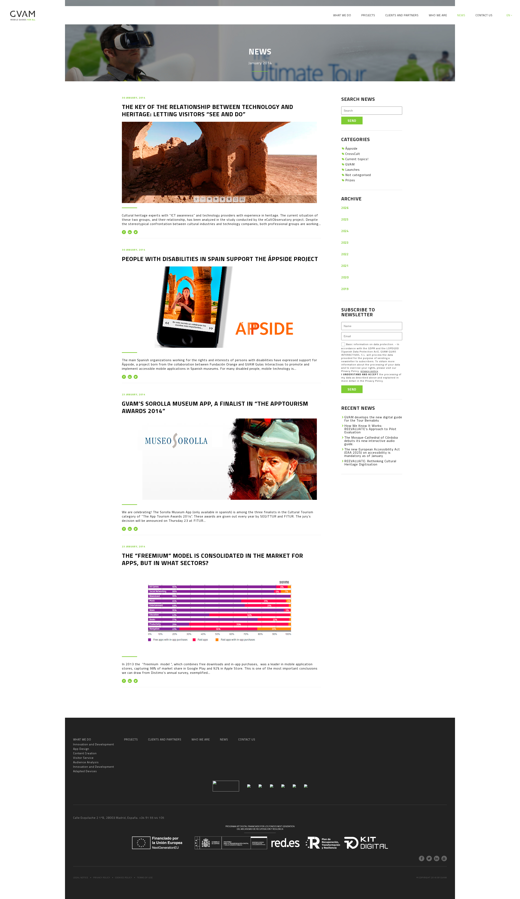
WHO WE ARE (438, 15)
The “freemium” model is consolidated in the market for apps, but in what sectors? (212, 559)
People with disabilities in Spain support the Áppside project (220, 258)
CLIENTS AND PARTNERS (402, 15)
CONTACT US (484, 15)
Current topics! (356, 159)
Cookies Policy (123, 877)
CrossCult (352, 153)
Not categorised (358, 174)
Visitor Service (255, 29)
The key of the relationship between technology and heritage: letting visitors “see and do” (207, 110)
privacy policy (369, 371)
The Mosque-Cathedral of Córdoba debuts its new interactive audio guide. (371, 440)
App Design (195, 29)
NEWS (461, 15)
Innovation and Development (158, 29)
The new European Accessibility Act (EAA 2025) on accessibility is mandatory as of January (372, 452)
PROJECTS (368, 15)
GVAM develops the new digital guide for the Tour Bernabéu (373, 419)
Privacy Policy (101, 877)
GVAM (350, 164)
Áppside (351, 148)
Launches (352, 169)
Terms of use (145, 877)
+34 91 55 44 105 (151, 817)
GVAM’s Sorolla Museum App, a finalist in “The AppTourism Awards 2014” (215, 407)
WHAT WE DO (342, 15)
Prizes (350, 180)
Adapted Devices (370, 29)
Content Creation (224, 29)
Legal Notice (80, 877)
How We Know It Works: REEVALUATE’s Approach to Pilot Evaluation (370, 429)
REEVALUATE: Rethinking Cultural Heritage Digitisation (370, 463)
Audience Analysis (287, 29)
